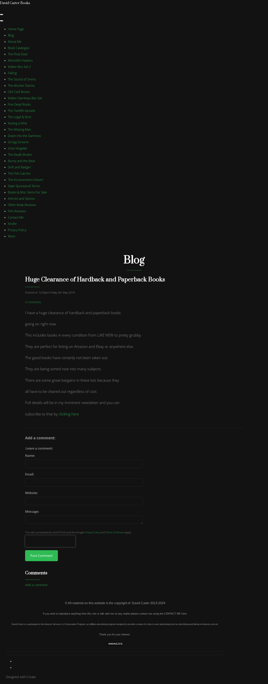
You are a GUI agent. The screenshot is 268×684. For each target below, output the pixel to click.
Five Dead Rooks (19, 104)
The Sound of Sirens (22, 79)
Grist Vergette (17, 148)
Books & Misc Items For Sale (27, 192)
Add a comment (36, 585)
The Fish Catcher (19, 173)
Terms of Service (115, 532)
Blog (11, 35)
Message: (32, 511)
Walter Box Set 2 (19, 67)
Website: (31, 493)
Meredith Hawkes (20, 60)
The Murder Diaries (21, 85)
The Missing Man (19, 129)
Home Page (16, 29)
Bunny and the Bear (21, 161)
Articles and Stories (21, 198)
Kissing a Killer (17, 123)
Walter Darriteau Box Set (25, 98)
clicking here (69, 413)
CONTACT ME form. (175, 613)
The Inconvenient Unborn (25, 180)
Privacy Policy (17, 230)
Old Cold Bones (19, 92)
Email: (29, 474)
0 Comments (33, 302)
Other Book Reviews (22, 205)
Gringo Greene (18, 142)
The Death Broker (20, 154)
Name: (30, 455)
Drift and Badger (19, 167)
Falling (12, 73)
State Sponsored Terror (24, 186)
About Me (15, 41)
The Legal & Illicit (19, 117)
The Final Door (18, 54)
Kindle (12, 224)
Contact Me (16, 217)
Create (31, 677)
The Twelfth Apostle (21, 111)
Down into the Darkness (24, 136)
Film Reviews (17, 211)
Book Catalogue (18, 48)
